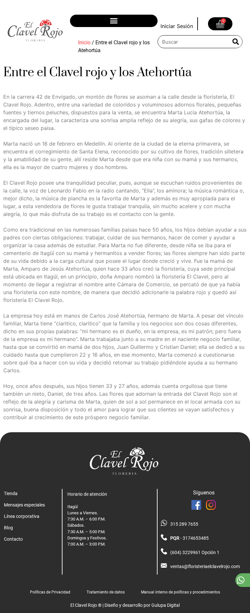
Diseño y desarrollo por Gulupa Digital (142, 605)
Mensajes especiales (24, 505)
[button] (114, 21)
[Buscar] (235, 42)
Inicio (84, 42)
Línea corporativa (21, 516)
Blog (8, 528)
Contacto (13, 539)
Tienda (11, 493)
